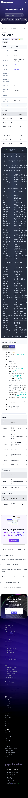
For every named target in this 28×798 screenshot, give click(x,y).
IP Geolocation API (9, 625)
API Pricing (7, 731)
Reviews (6, 741)
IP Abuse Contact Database (11, 673)
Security (6, 654)
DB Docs (7, 715)
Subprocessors (8, 754)
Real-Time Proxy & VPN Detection (10, 632)
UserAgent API (8, 641)
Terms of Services (10, 780)
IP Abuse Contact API (10, 635)
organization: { (11, 366)
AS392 (17, 19)
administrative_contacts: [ (15, 401)
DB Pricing (7, 733)
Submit (14, 612)
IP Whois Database (9, 675)
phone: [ (14, 382)
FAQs (6, 725)
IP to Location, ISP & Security (11, 693)
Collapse (6, 346)
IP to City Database (10, 650)
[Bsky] (17, 770)
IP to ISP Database (9, 652)
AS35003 (5, 460)
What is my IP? (8, 697)
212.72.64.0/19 (7, 127)
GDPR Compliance (10, 778)
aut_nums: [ (10, 361)
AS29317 (5, 450)
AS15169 (4, 19)
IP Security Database (10, 656)
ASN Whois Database (10, 677)
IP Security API (8, 627)
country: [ (15, 380)
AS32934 (24, 19)
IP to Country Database (11, 648)
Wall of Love (7, 739)
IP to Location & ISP (9, 683)
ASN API (6, 629)
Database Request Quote (11, 748)
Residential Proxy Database (12, 659)
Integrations (8, 717)
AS (24, 28)
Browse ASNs (8, 701)
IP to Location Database (11, 667)
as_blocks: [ (10, 356)
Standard (6, 646)
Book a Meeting (8, 750)
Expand (12, 346)
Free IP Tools (8, 706)
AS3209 (5, 464)
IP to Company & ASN (10, 685)
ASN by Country (12, 28)
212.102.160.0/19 (7, 139)
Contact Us (7, 746)
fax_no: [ (15, 383)
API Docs (7, 713)
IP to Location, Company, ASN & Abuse (14, 689)
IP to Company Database (11, 671)
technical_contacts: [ (13, 406)
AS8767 (5, 429)
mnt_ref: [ (15, 389)
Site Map (7, 756)
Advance (6, 665)
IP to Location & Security (10, 691)
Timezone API (8, 637)
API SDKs (7, 723)
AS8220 (5, 444)
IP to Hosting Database (10, 658)
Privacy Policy (9, 777)
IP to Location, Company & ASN (12, 687)
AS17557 (11, 19)
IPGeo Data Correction (10, 752)
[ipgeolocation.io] (7, 2)
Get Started (14, 540)
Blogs (6, 719)
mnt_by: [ (15, 390)
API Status (7, 737)
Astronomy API (8, 639)
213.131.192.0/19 (7, 122)
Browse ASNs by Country (10, 704)
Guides (6, 721)
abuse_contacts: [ (17, 387)
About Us (7, 735)
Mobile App (7, 708)
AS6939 (5, 455)
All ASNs (4, 28)
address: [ (15, 373)
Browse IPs (7, 699)
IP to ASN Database (10, 669)
